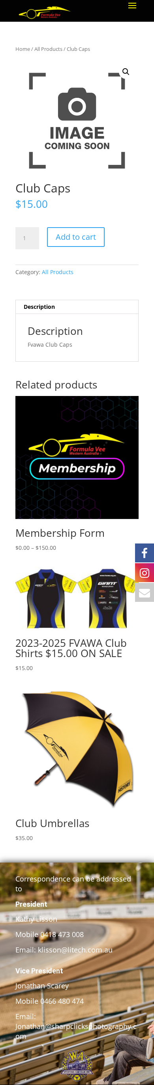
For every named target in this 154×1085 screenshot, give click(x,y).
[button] (126, 72)
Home (22, 48)
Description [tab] (39, 306)
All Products (48, 48)
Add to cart (76, 237)
